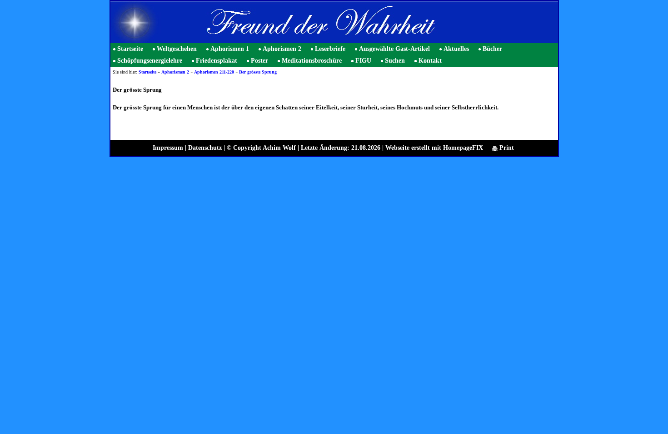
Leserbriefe (330, 48)
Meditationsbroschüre (312, 60)
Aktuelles (456, 48)
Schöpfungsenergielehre (149, 60)
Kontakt (430, 60)
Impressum (168, 147)
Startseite (130, 48)
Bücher (492, 48)
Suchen (395, 60)
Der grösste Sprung (258, 71)
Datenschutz (205, 147)
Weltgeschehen (177, 48)
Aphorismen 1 (229, 48)
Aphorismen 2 (282, 48)
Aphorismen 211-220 (214, 71)
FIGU (363, 60)
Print (506, 147)
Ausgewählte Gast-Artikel (394, 48)
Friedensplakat (216, 60)
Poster (259, 60)
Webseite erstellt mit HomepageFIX (434, 147)
